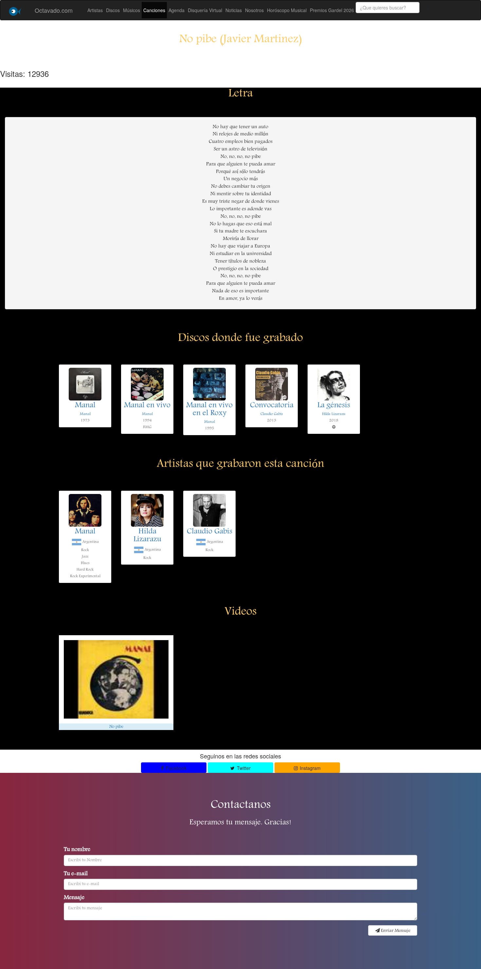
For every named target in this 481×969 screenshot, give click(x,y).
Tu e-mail (76, 874)
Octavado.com (54, 10)
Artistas (95, 10)
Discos (113, 10)
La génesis (333, 406)
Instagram (309, 768)
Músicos (131, 10)
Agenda (177, 10)
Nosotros (254, 10)
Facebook (176, 768)
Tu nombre (77, 850)
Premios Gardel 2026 (332, 10)
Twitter (243, 768)
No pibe (116, 727)
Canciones (154, 10)
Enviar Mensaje (395, 931)
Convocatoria (272, 406)
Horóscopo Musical (287, 10)
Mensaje (74, 898)
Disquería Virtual (205, 10)
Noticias (233, 10)
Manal (85, 406)
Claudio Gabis (271, 414)
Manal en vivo (147, 406)
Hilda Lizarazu (334, 414)
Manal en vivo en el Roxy (209, 409)
